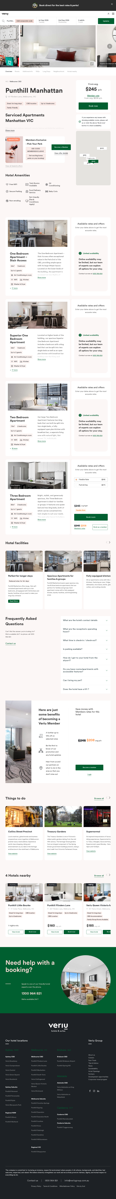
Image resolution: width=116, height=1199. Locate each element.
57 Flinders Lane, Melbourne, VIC (22, 97)
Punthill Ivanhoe (37, 1121)
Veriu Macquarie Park (13, 1105)
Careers (91, 1058)
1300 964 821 (97, 274)
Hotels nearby (72, 71)
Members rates (79, 528)
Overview (8, 71)
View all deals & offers (13, 166)
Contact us (32, 1181)
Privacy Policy (36, 1186)
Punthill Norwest (11, 1091)
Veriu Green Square (12, 1075)
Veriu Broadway (11, 1061)
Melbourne (37, 1050)
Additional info (28, 71)
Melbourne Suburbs (38, 1099)
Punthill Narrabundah (65, 1119)
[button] (112, 14)
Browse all (99, 798)
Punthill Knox (36, 1126)
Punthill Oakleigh (37, 1130)
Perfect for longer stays (20, 576)
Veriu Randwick (11, 1079)
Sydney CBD (10, 1057)
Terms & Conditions (50, 1186)
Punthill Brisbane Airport (66, 1061)
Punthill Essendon (37, 1112)
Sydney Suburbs (11, 1087)
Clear (12, 21)
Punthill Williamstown (39, 1139)
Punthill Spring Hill (64, 1066)
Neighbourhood (58, 71)
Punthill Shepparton (38, 1152)
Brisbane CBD (62, 1057)
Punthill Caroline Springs (40, 1103)
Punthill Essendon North (40, 1117)
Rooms (17, 71)
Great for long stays (14, 103)
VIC (7, 81)
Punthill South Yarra (38, 1075)
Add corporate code (24, 21)
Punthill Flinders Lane (58, 905)
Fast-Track (92, 1060)
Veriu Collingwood (38, 1079)
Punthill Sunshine (37, 1135)
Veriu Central (10, 1070)
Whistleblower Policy (67, 1186)
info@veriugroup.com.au (77, 1181)
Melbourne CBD (15, 81)
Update (106, 21)
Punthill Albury (10, 1117)
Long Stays (46, 71)
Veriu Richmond (37, 1091)
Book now (93, 106)
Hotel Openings (94, 1071)
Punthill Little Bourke (19, 905)
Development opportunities (98, 1077)
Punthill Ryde (10, 1100)
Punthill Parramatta (12, 1096)
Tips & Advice (93, 1063)
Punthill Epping (36, 1108)
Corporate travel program (97, 1079)
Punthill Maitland (11, 1122)
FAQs (38, 71)
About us (91, 1055)
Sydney (9, 1050)
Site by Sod (81, 1186)
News (90, 1066)
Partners (91, 1074)
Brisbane (61, 1050)
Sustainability (93, 1068)
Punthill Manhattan (38, 1070)
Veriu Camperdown (12, 1066)
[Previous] (6, 46)
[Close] (112, 4)
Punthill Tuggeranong (65, 1127)
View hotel (16, 932)
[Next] (109, 46)
